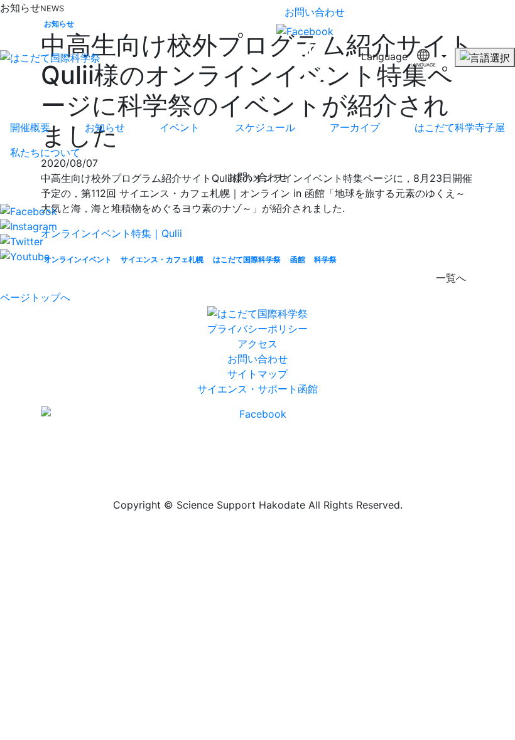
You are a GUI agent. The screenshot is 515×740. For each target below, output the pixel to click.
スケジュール (265, 127)
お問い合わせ (315, 12)
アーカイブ (355, 127)
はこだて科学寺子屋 (460, 127)
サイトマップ (257, 373)
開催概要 (30, 127)
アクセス (257, 343)
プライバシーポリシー (257, 328)
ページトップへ (35, 297)
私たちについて (45, 152)
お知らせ (105, 127)
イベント (180, 127)
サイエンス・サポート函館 (257, 389)
